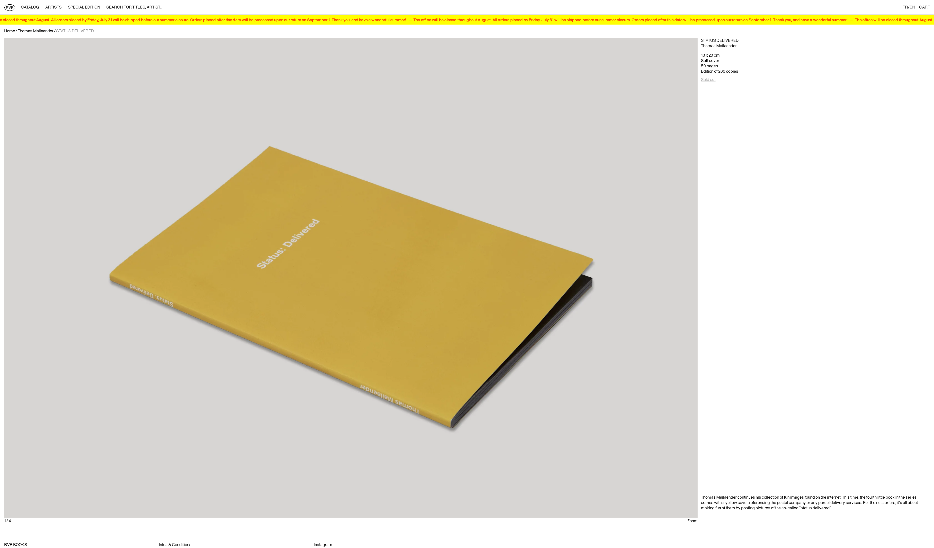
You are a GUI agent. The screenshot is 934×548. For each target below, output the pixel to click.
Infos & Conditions (175, 545)
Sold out (708, 80)
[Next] (582, 278)
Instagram (323, 545)
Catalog (30, 7)
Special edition (84, 7)
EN (912, 7)
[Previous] (119, 278)
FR (905, 7)
